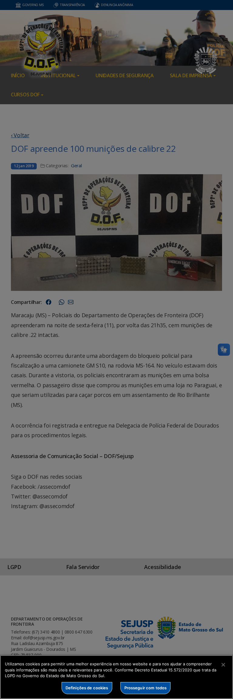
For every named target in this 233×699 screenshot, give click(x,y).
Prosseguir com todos (145, 687)
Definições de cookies (87, 687)
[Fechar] (223, 664)
